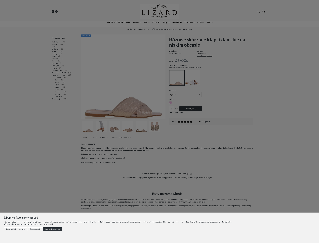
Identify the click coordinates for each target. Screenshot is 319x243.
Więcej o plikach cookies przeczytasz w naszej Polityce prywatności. (28, 224)
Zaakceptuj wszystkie (52, 229)
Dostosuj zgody (35, 229)
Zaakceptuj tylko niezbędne (15, 229)
